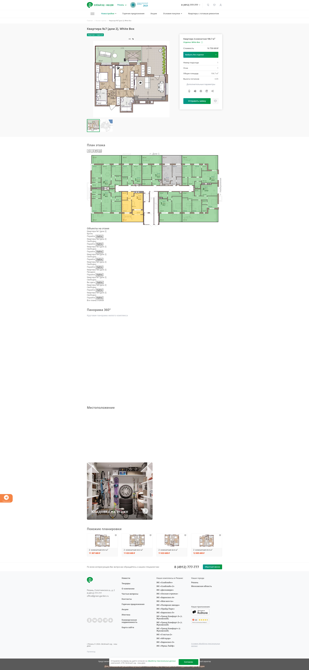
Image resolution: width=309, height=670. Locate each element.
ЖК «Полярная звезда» (168, 605)
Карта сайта (128, 627)
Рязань (194, 582)
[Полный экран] (100, 150)
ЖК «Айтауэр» (163, 638)
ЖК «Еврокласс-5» (165, 612)
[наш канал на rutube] (100, 620)
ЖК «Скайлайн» (164, 582)
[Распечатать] (201, 91)
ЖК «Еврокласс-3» (165, 642)
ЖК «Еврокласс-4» (165, 597)
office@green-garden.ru (98, 596)
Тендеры (126, 583)
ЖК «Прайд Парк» (165, 608)
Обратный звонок (212, 567)
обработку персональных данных (162, 661)
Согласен (188, 662)
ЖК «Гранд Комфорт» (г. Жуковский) (168, 629)
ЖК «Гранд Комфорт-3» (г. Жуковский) (169, 617)
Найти (99, 236)
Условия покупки (171, 13)
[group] (131, 79)
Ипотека (126, 614)
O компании (128, 588)
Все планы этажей (95, 300)
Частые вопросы (130, 593)
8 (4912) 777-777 (189, 5)
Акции (154, 13)
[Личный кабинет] (220, 5)
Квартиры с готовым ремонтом (203, 13)
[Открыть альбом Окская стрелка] (207, 91)
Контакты (127, 599)
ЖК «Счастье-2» (164, 634)
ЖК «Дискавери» (165, 590)
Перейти (91, 236)
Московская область (201, 586)
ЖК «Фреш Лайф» (165, 646)
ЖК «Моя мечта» (164, 601)
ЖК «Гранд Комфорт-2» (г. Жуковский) (169, 623)
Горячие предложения (133, 13)
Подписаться (6, 501)
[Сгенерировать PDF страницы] (195, 91)
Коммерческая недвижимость (129, 621)
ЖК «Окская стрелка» (167, 593)
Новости (126, 578)
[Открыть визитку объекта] (189, 91)
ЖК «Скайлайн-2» (165, 586)
